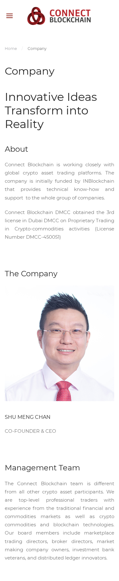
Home (11, 48)
